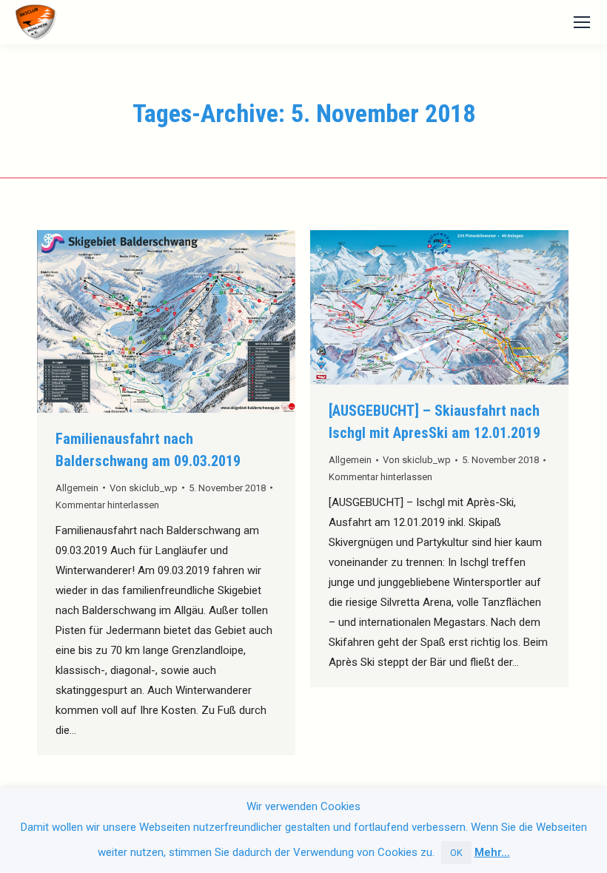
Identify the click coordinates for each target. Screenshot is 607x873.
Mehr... (492, 852)
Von (144, 487)
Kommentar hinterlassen (107, 504)
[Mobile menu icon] (581, 22)
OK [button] (456, 852)
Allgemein (77, 487)
